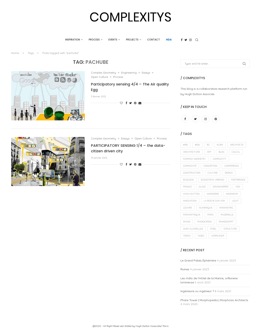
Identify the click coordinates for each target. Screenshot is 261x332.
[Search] (197, 40)
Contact (153, 39)
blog (222, 151)
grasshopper (220, 186)
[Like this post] (121, 103)
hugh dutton (191, 193)
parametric (226, 207)
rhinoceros (204, 221)
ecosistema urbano (212, 179)
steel (213, 228)
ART (209, 151)
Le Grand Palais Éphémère (198, 260)
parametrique (191, 214)
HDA (169, 39)
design (229, 172)
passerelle (227, 214)
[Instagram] (190, 40)
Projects (132, 39)
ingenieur (232, 193)
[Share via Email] (139, 103)
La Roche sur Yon (214, 200)
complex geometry (194, 158)
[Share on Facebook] (126, 103)
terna (186, 235)
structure (230, 228)
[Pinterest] (215, 119)
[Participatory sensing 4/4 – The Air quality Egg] (48, 95)
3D (208, 144)
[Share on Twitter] (130, 103)
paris (210, 214)
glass (202, 186)
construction (191, 172)
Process (94, 39)
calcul (236, 151)
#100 (185, 144)
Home (15, 53)
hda (238, 186)
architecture (191, 151)
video (201, 235)
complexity (219, 158)
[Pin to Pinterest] (135, 103)
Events (112, 39)
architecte (236, 144)
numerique (205, 207)
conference (232, 165)
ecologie (188, 179)
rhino (186, 221)
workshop (217, 235)
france (187, 186)
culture (213, 172)
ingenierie (213, 193)
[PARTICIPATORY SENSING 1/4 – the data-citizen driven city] (48, 161)
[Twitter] (186, 40)
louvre (187, 207)
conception (210, 165)
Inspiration (72, 39)
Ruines (184, 269)
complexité (189, 165)
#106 (197, 144)
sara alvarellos (193, 228)
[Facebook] (181, 40)
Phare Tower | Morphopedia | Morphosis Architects (214, 300)
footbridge (238, 179)
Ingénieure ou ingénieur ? (197, 291)
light (235, 200)
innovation (190, 200)
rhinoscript (226, 221)
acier (220, 144)
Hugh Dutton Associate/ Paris (152, 326)
